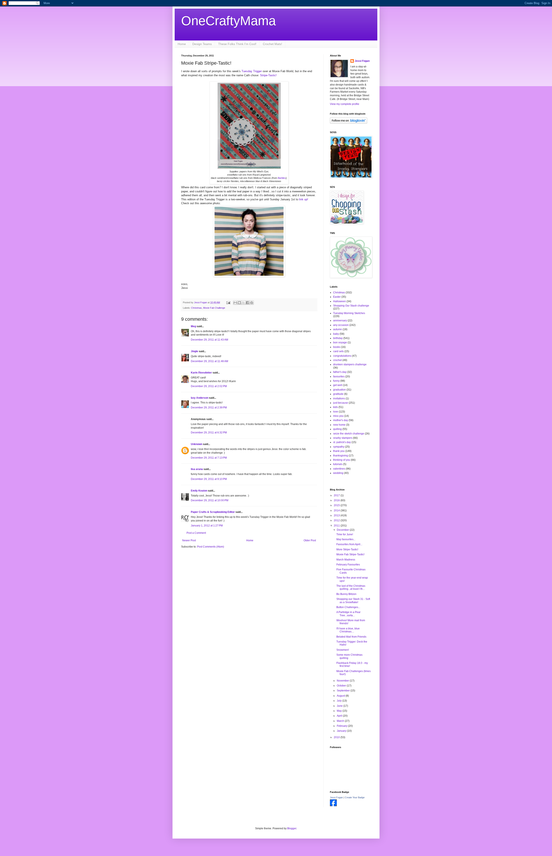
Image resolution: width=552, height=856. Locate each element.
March (341, 720)
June (340, 705)
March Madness (345, 559)
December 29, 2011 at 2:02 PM (209, 386)
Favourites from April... (349, 544)
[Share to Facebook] (247, 302)
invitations (339, 398)
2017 (337, 495)
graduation (339, 389)
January (342, 730)
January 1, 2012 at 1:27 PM (207, 525)
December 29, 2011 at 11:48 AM (209, 361)
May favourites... (345, 539)
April (340, 715)
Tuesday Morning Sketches (349, 313)
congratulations (342, 355)
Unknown (196, 444)
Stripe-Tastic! (268, 75)
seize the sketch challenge (348, 433)
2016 (337, 500)
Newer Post (189, 540)
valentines (339, 468)
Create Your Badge (355, 797)
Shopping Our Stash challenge (351, 305)
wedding (338, 473)
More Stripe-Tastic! (347, 549)
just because (340, 402)
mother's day (340, 420)
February (342, 725)
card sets (338, 351)
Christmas (196, 308)
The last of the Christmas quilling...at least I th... (350, 587)
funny (336, 380)
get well (337, 385)
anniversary (340, 320)
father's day (340, 372)
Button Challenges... (348, 607)
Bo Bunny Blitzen (346, 594)
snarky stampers (342, 437)
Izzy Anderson (199, 397)
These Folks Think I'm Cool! (237, 44)
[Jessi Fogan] (333, 805)
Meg (193, 326)
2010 (337, 737)
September (343, 690)
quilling (337, 429)
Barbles (282, 178)
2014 (337, 510)
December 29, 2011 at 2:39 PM (209, 407)
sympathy (338, 446)
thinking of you (341, 459)
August (341, 695)
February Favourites (348, 564)
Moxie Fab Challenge (214, 308)
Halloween (339, 301)
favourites (339, 376)
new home (339, 424)
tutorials (337, 464)
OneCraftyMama (228, 21)
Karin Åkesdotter (201, 372)
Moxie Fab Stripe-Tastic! (350, 554)
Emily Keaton (199, 490)
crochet (337, 360)
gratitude (338, 393)
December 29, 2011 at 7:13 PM (209, 457)
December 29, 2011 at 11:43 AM (209, 339)
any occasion (341, 325)
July (339, 700)
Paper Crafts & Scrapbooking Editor (213, 512)
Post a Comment (196, 532)
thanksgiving (340, 455)
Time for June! (344, 534)
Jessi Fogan (362, 60)
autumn (337, 329)
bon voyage (340, 342)
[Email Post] (228, 302)
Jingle (194, 351)
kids (335, 407)
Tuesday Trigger (252, 71)
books (336, 347)
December (343, 529)
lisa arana (197, 469)
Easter (337, 296)
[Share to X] (243, 302)
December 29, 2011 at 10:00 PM (209, 500)
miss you (338, 415)
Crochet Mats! (272, 44)
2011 (337, 525)
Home (182, 44)
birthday (338, 338)
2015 (337, 505)
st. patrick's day (342, 442)
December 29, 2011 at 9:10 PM (209, 479)
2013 (337, 515)
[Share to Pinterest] (251, 302)
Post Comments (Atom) (210, 546)
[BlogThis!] (239, 302)
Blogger (291, 828)
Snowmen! (342, 649)
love (335, 411)
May (339, 710)
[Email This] (235, 302)
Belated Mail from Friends (351, 636)
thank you (339, 451)
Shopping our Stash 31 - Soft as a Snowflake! (353, 601)
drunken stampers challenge (350, 364)
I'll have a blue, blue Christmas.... (348, 630)
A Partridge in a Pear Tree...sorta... (348, 614)
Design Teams (202, 44)
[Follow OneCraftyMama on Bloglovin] (348, 122)
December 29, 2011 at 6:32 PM (209, 432)
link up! (303, 199)
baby (336, 333)
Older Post (310, 540)
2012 (337, 520)
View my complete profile (344, 104)
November (343, 680)
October (342, 685)
